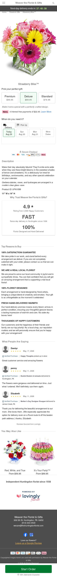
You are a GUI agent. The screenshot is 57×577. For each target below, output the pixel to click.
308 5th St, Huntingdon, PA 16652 (28, 520)
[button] (51, 570)
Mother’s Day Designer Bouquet (33, 401)
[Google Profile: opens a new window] (31, 535)
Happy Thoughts (27, 356)
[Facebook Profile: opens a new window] (25, 535)
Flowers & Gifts (14, 12)
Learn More (46, 111)
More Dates (48, 132)
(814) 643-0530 (28, 522)
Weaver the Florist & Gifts (28, 3)
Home (4, 12)
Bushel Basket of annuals (31, 376)
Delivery (8, 126)
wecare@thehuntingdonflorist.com (28, 525)
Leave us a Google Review (28, 543)
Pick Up (23, 125)
